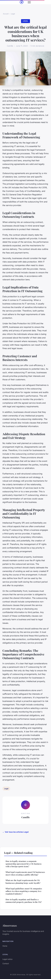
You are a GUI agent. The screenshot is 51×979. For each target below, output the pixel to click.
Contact (5, 963)
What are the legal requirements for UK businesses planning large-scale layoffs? (23, 881)
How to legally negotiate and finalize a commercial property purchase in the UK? (24, 900)
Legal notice (7, 959)
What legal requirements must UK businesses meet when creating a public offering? (25, 873)
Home (4, 946)
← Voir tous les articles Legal (15, 832)
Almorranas (9, 925)
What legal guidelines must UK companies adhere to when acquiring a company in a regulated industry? (24, 891)
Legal (13, 14)
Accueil (6, 14)
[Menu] (29, 2)
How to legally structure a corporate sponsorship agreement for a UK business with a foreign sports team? (23, 864)
